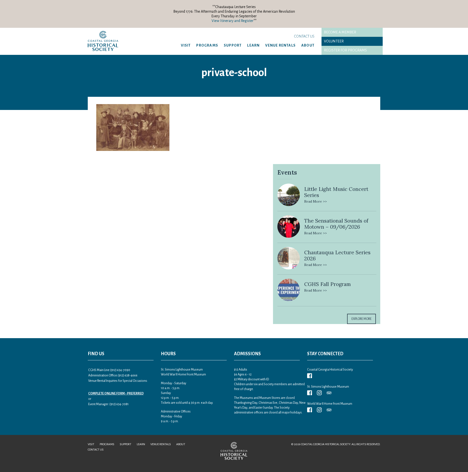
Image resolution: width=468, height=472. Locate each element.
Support (233, 45)
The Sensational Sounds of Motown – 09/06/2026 (336, 223)
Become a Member (340, 32)
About (307, 45)
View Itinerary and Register (233, 21)
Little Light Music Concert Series (336, 192)
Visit (186, 45)
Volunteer (334, 41)
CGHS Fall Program (327, 284)
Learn (253, 45)
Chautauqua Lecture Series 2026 (337, 255)
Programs (207, 45)
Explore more (361, 319)
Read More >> (315, 201)
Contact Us (304, 36)
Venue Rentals (280, 45)
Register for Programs (345, 50)
